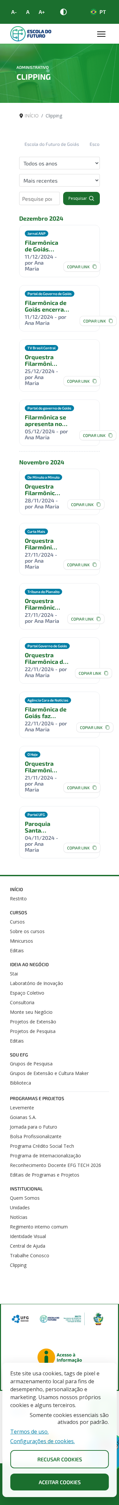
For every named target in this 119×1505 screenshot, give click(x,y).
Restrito (18, 898)
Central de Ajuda (27, 1246)
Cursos (18, 912)
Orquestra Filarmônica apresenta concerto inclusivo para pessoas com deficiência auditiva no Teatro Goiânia (43, 489)
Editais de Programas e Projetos (44, 1175)
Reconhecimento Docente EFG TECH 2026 (55, 1165)
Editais (17, 950)
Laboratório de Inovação (36, 983)
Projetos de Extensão (33, 1021)
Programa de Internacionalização (45, 1155)
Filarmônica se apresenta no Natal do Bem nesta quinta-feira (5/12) (45, 420)
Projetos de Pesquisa (33, 1031)
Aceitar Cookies (60, 1482)
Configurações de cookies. (42, 1441)
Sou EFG (19, 1054)
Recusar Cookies (59, 1459)
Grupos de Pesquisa (31, 1063)
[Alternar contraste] (63, 12)
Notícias (18, 1217)
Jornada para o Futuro (33, 1127)
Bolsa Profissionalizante (35, 1136)
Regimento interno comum (39, 1227)
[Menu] (101, 33)
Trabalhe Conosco (29, 1255)
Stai (14, 973)
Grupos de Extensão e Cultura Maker (49, 1073)
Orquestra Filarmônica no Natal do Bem (41, 360)
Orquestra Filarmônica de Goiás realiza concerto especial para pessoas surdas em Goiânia (41, 604)
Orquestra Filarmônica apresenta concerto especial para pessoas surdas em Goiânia (41, 543)
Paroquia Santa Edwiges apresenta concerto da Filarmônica (41, 827)
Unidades (20, 1207)
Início (16, 889)
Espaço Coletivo (27, 993)
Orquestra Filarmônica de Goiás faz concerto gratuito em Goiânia (45, 658)
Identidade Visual (28, 1236)
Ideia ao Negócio (29, 964)
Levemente (22, 1107)
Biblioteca (20, 1083)
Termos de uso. (29, 1431)
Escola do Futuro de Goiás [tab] (51, 144)
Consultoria (22, 1002)
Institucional (26, 1188)
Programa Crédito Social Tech (42, 1146)
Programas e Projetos (37, 1098)
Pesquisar (77, 198)
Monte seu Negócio (31, 1012)
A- (14, 12)
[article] (59, 251)
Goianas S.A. (23, 1117)
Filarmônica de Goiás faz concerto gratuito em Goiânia (45, 712)
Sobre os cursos (27, 931)
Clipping (18, 1265)
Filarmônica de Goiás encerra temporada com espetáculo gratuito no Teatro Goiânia (41, 245)
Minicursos (21, 941)
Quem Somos (25, 1198)
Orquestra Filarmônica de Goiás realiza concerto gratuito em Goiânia (41, 766)
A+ (42, 12)
